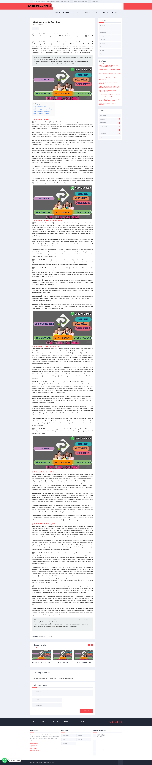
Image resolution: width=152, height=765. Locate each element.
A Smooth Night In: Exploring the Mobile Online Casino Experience (109, 66)
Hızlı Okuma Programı (34, 750)
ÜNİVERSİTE (106, 12)
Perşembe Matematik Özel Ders (62, 663)
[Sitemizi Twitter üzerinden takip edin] (118, 1)
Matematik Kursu (33, 745)
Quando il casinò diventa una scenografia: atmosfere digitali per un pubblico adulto (109, 95)
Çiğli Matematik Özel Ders (45, 636)
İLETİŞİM (114, 12)
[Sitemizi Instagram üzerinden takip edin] (121, 1)
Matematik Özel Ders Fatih (83, 662)
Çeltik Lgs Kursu (41, 662)
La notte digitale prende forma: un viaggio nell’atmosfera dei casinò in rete (109, 99)
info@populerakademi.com (80, 1)
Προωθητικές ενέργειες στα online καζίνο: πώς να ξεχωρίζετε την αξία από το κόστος (109, 87)
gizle (38, 104)
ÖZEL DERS (76, 12)
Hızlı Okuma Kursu (34, 743)
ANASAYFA (58, 12)
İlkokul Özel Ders (33, 748)
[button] (4, 760)
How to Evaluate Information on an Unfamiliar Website (107, 91)
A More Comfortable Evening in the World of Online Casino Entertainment (110, 74)
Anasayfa (35, 24)
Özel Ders (32, 746)
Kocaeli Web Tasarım (49, 762)
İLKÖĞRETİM (87, 12)
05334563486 (95, 1)
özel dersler (40, 24)
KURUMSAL (66, 12)
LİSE (97, 12)
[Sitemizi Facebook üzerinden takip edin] (116, 1)
